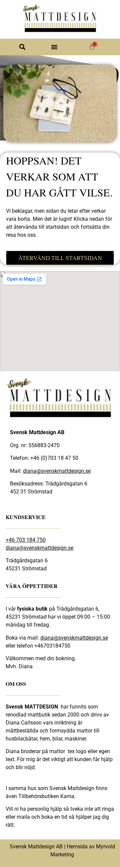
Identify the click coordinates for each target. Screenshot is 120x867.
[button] (22, 47)
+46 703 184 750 (26, 540)
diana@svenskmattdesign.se (57, 471)
